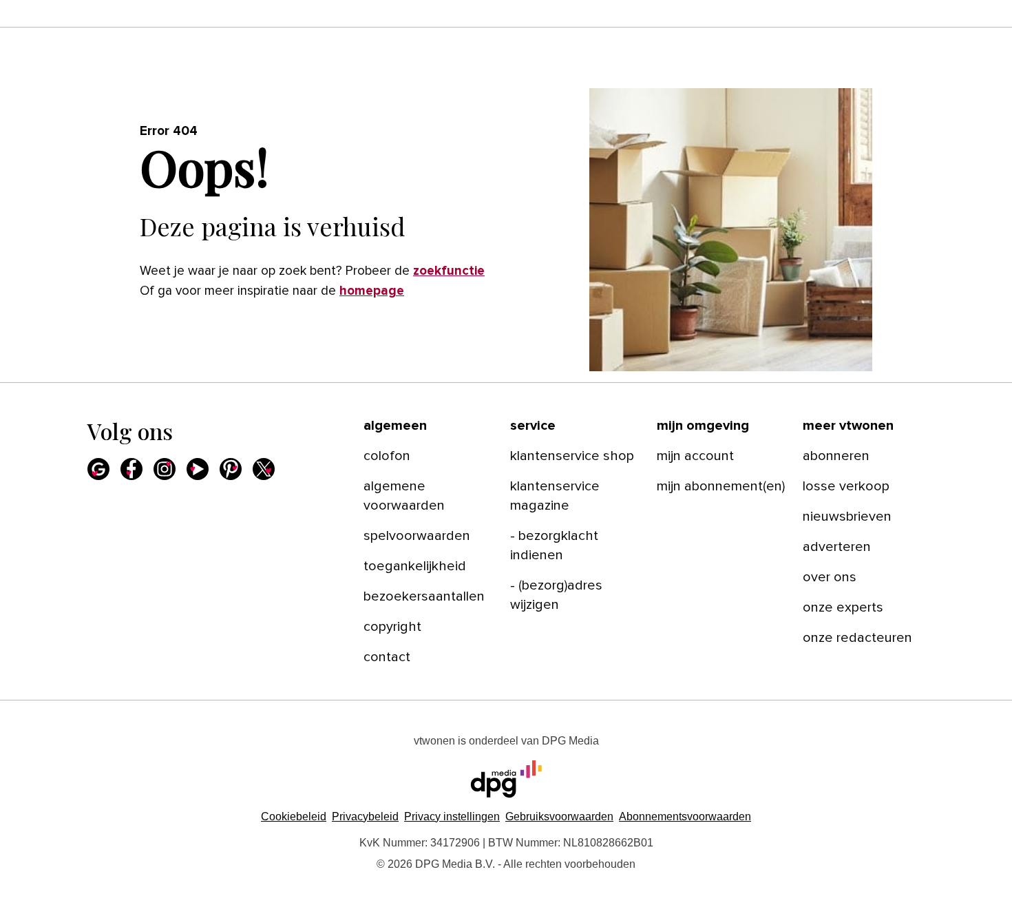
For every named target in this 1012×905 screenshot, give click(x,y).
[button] (452, 816)
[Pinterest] (231, 469)
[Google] (98, 469)
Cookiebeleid (293, 816)
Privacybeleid (365, 816)
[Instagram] (165, 469)
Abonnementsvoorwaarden (685, 816)
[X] (264, 469)
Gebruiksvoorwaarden (559, 816)
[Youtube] (198, 469)
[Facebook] (131, 469)
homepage (371, 291)
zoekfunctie (449, 271)
